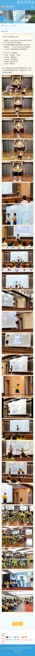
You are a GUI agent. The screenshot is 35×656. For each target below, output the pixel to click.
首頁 (6, 25)
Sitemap (5, 648)
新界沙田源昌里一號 (3, 641)
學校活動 (13, 25)
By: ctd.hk (17, 652)
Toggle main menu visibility (32, 7)
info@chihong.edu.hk (27, 639)
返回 (17, 623)
